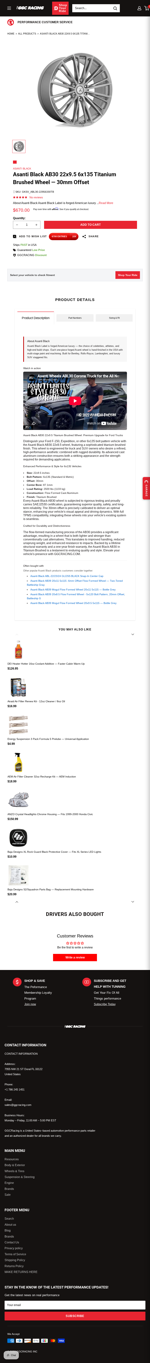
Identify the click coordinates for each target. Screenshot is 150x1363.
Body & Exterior (15, 1165)
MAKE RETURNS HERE (21, 1272)
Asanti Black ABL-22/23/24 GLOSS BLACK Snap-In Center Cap (66, 576)
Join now (30, 1004)
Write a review (75, 957)
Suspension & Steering (20, 1177)
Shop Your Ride (127, 275)
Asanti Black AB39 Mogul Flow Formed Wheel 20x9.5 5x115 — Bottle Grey (73, 603)
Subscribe (75, 1316)
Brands (9, 1188)
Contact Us (12, 1242)
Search (9, 1218)
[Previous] (17, 634)
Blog (8, 1230)
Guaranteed (31, 249)
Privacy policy (14, 1248)
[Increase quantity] (36, 225)
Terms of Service (15, 1254)
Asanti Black (22, 168)
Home (10, 33)
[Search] (115, 8)
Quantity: (19, 218)
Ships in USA (25, 244)
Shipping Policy (15, 1260)
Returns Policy (14, 1266)
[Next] (133, 901)
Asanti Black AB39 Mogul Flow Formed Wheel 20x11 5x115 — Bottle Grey (73, 589)
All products (27, 33)
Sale (8, 1194)
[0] (147, 8)
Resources (12, 1159)
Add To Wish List (32, 236)
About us (10, 1224)
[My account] (139, 8)
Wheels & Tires (14, 1171)
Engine (9, 1182)
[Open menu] (9, 8)
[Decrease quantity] (17, 225)
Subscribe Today (105, 1004)
